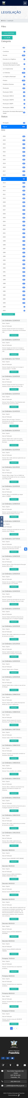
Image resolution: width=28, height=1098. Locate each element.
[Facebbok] (3, 1058)
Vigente (8, 33)
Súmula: (4, 328)
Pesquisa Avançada (8, 314)
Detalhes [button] (14, 335)
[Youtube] (1, 521)
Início (4, 20)
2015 (6, 37)
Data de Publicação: (7, 326)
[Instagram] (1, 525)
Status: (4, 323)
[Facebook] (1, 518)
